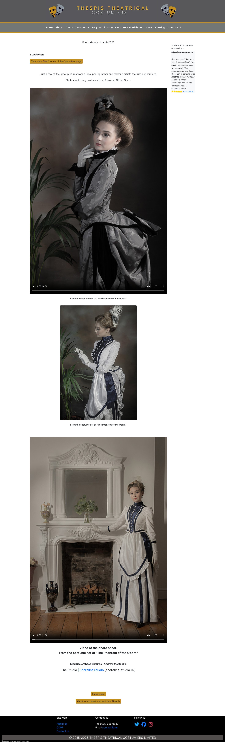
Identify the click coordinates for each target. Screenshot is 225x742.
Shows (60, 27)
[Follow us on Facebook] (145, 725)
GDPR (60, 727)
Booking (160, 27)
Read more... (177, 91)
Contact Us (174, 27)
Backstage (106, 27)
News (149, 27)
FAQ (94, 27)
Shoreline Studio (91, 670)
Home (49, 27)
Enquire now (98, 694)
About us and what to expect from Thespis (98, 701)
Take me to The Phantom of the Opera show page (56, 61)
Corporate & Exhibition (129, 27)
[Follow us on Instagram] (151, 725)
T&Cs (69, 27)
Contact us (63, 731)
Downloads (83, 27)
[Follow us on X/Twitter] (137, 725)
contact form (110, 727)
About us (62, 723)
